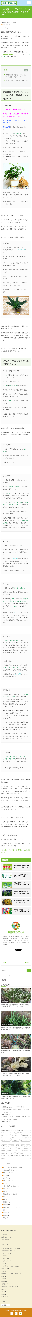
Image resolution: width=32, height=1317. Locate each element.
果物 (4, 1199)
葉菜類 (5, 1215)
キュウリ (27, 1132)
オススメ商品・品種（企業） (11, 1167)
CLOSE (25, 70)
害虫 (19, 1148)
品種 (4, 1148)
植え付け (5, 1153)
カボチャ (20, 1132)
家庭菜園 (26, 1148)
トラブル (5, 1178)
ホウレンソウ (6, 1143)
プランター (24, 1140)
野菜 (28, 1155)
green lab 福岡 (6, 1130)
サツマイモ (5, 1135)
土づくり (12, 1148)
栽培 (17, 1150)
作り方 (4, 1145)
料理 (10, 1150)
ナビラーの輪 (6, 24)
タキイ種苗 (25, 1135)
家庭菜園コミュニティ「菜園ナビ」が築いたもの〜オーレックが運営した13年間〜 (15, 1118)
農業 (23, 1155)
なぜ (29, 1130)
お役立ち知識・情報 (8, 1170)
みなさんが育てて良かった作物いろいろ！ (16, 81)
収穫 (28, 1145)
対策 (4, 1150)
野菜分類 (5, 1218)
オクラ (4, 1132)
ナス (28, 1138)
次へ (26, 962)
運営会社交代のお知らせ (9, 1107)
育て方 (28, 1153)
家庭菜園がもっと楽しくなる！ (11, 1194)
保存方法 (12, 1145)
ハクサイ (15, 1140)
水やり (12, 1153)
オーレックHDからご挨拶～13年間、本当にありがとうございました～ (16, 1111)
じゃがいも (21, 1130)
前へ (6, 962)
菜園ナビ (5, 1155)
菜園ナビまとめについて (8, 1234)
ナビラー (5, 1140)
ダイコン (15, 1138)
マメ (4, 1183)
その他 (5, 1175)
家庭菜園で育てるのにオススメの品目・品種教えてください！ (16, 76)
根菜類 (5, 1204)
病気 (4, 1210)
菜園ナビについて (6, 1237)
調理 (12, 1155)
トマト (22, 1138)
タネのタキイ (6, 1138)
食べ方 (4, 1158)
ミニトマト (17, 1143)
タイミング (15, 1135)
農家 (17, 1155)
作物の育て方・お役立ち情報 (11, 1186)
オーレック (12, 1132)
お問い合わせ (5, 1239)
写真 (18, 1145)
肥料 (22, 1153)
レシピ (26, 1143)
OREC (14, 1130)
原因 (23, 1145)
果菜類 (5, 1202)
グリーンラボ (6, 1172)
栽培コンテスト (25, 1150)
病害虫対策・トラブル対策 (10, 1207)
